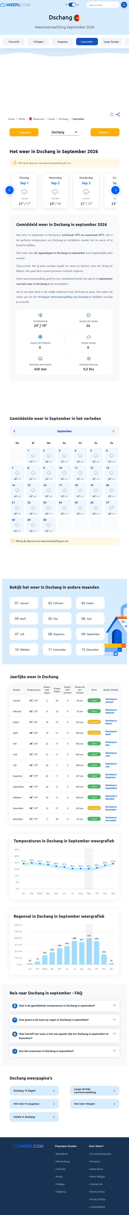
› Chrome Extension (100, 1153)
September (87, 41)
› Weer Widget (97, 1176)
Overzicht (14, 41)
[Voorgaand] (10, 190)
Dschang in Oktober (111, 797)
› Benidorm (61, 1153)
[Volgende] (115, 190)
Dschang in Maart (111, 722)
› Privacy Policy (97, 1199)
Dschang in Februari (111, 711)
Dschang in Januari (111, 700)
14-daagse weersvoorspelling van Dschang (62, 296)
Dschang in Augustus (111, 776)
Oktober (104, 132)
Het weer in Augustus (26, 1103)
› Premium (94, 1161)
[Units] (72, 5)
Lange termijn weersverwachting (85, 1090)
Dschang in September (111, 786)
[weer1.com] (15, 5)
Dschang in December (111, 819)
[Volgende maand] (113, 431)
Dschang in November (111, 808)
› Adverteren (96, 1168)
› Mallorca (60, 1191)
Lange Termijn (111, 41)
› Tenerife (60, 1168)
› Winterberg (62, 1161)
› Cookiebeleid (97, 1206)
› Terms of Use (97, 1191)
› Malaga (60, 1184)
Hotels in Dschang (24, 1116)
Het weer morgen (84, 1103)
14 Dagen (38, 41)
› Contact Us (95, 1184)
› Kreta (58, 1176)
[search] (124, 5)
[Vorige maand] (15, 431)
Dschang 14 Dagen (25, 1090)
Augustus (63, 41)
